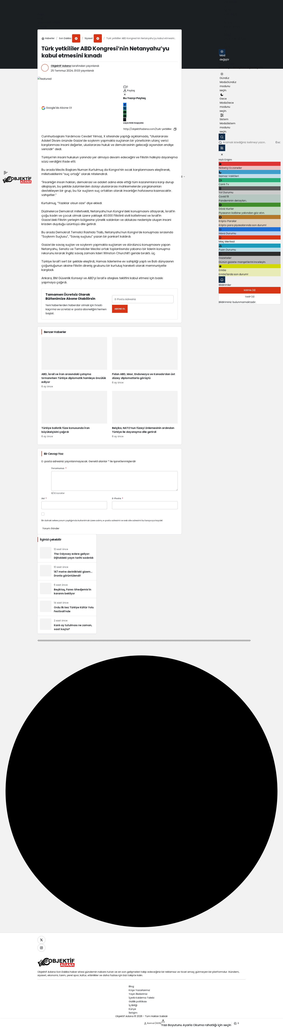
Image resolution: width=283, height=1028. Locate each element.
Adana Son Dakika (58, 971)
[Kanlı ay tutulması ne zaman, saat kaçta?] (67, 625)
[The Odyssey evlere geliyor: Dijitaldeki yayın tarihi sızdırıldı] (67, 553)
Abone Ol (119, 308)
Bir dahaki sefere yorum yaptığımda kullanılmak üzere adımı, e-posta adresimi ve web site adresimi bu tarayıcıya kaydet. (102, 520)
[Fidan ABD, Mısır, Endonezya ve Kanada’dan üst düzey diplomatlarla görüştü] (145, 362)
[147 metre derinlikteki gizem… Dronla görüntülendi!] (67, 571)
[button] (76, 38)
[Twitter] (41, 940)
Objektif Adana (61, 66)
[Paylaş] (124, 119)
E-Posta (117, 498)
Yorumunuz (58, 468)
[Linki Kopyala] (175, 129)
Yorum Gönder (50, 528)
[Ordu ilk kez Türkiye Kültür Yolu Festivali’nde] (67, 607)
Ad (44, 498)
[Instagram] (41, 948)
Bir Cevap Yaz (53, 454)
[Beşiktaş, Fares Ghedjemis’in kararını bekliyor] (67, 589)
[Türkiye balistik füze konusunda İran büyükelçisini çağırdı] (74, 414)
